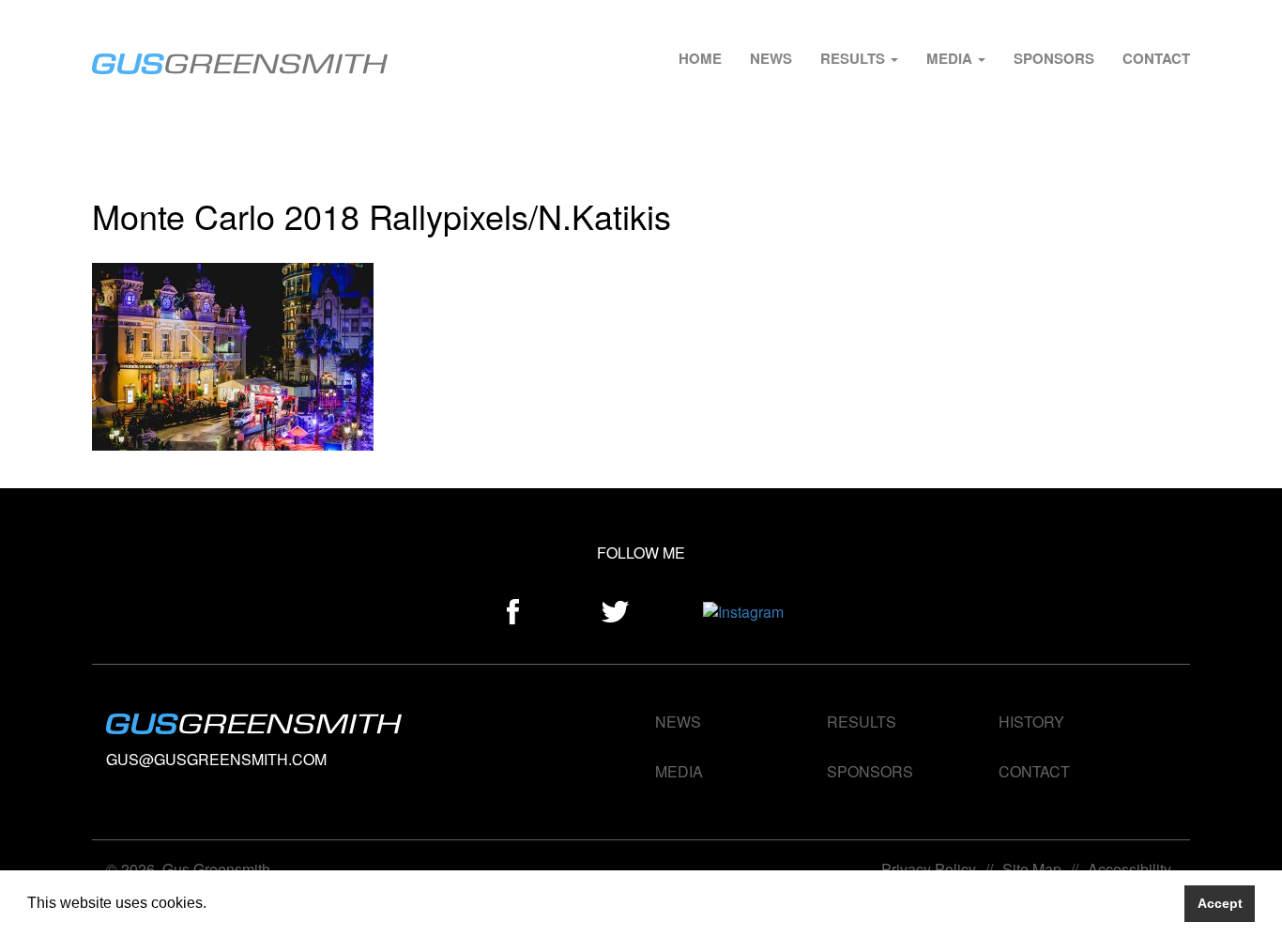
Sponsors (1054, 58)
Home (700, 58)
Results (854, 58)
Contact (1156, 58)
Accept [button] (1220, 903)
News (771, 58)
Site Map (1031, 869)
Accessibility (1129, 869)
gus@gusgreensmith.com (216, 759)
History (1031, 721)
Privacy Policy (928, 869)
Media (951, 58)
